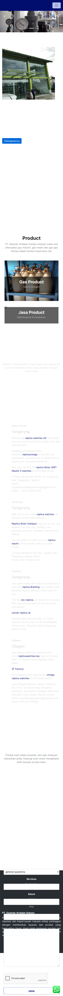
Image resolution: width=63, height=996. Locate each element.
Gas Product (31, 281)
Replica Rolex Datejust (24, 523)
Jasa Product (31, 312)
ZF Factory (18, 668)
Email (32, 899)
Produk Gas (31, 883)
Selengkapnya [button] (12, 140)
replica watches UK (35, 438)
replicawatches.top (29, 656)
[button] (5, 16)
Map (31, 906)
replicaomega (29, 454)
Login (31, 902)
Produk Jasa (31, 887)
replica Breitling (31, 586)
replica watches (45, 514)
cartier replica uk (21, 612)
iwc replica (27, 599)
